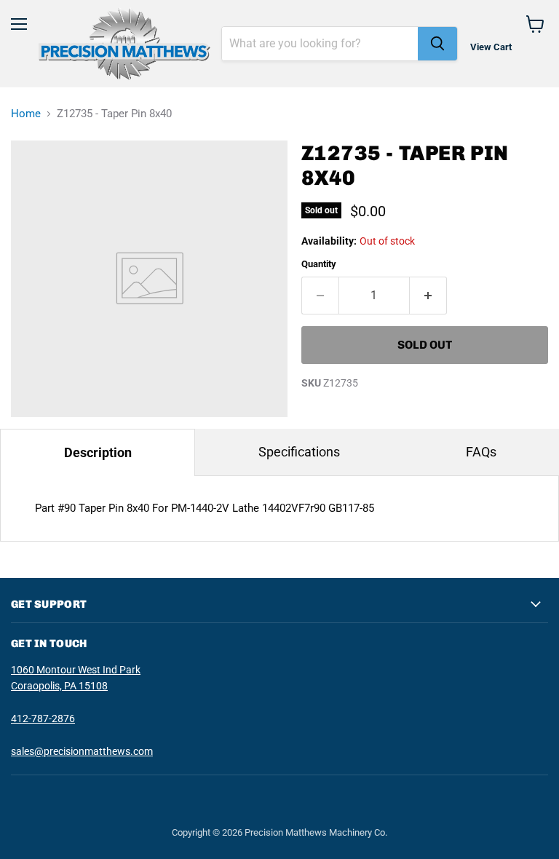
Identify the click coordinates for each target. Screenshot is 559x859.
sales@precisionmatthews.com (82, 751)
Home (26, 114)
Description (98, 452)
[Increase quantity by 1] (428, 295)
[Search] (437, 43)
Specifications (299, 451)
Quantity (318, 263)
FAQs (481, 451)
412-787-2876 (43, 718)
